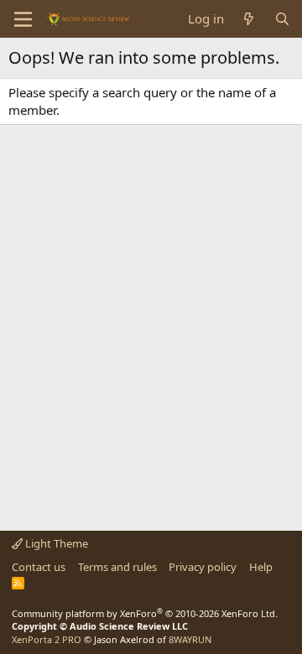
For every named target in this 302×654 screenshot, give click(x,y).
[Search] (282, 19)
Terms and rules (117, 566)
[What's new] (248, 19)
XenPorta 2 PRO (46, 639)
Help (261, 566)
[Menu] (23, 19)
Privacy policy (203, 566)
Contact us (38, 566)
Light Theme (55, 543)
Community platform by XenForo (145, 613)
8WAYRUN (190, 639)
